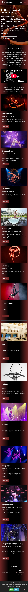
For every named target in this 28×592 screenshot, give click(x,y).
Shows (21, 2)
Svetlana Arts (8, 2)
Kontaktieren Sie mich (9, 38)
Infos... (16, 589)
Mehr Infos (5, 126)
